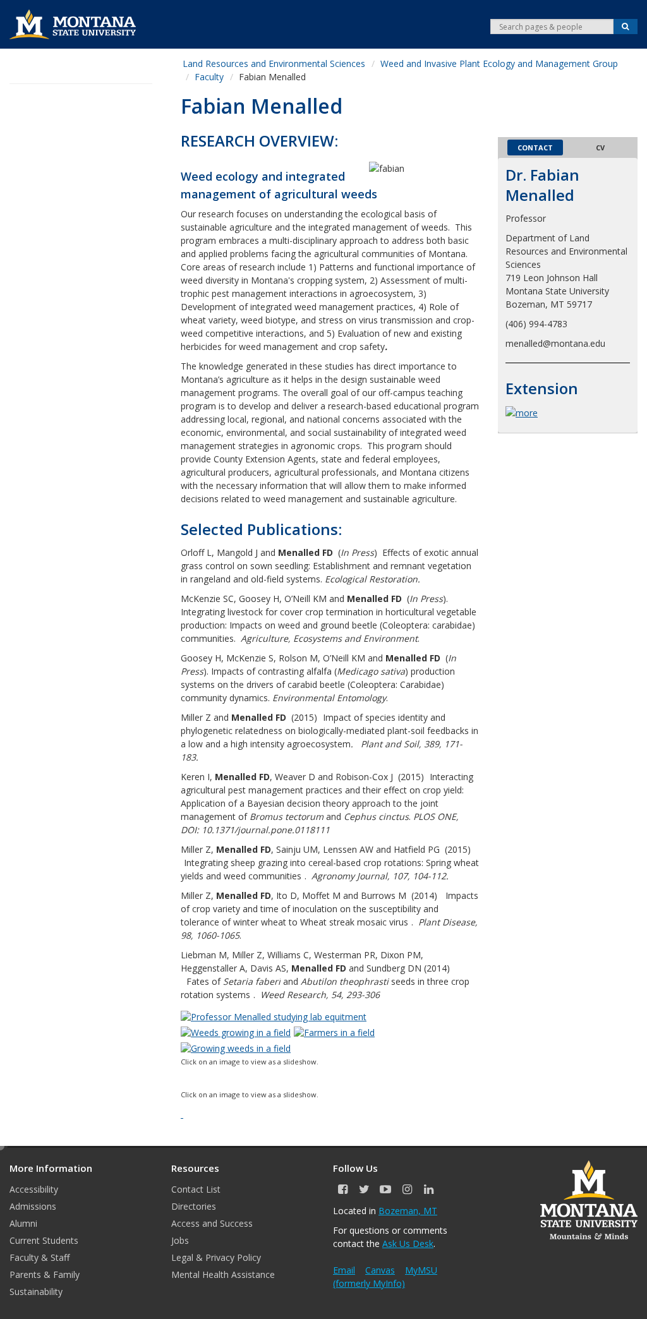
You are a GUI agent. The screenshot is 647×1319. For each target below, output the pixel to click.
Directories (193, 1206)
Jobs (180, 1240)
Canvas (380, 1270)
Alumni (23, 1223)
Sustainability (36, 1292)
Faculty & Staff (39, 1257)
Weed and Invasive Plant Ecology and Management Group (499, 63)
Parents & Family (44, 1274)
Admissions (32, 1206)
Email (344, 1270)
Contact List (196, 1189)
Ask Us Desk (407, 1244)
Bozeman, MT (407, 1211)
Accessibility (33, 1189)
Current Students (43, 1240)
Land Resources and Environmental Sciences (274, 63)
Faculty (209, 77)
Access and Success (212, 1223)
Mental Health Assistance (223, 1274)
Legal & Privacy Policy (216, 1257)
